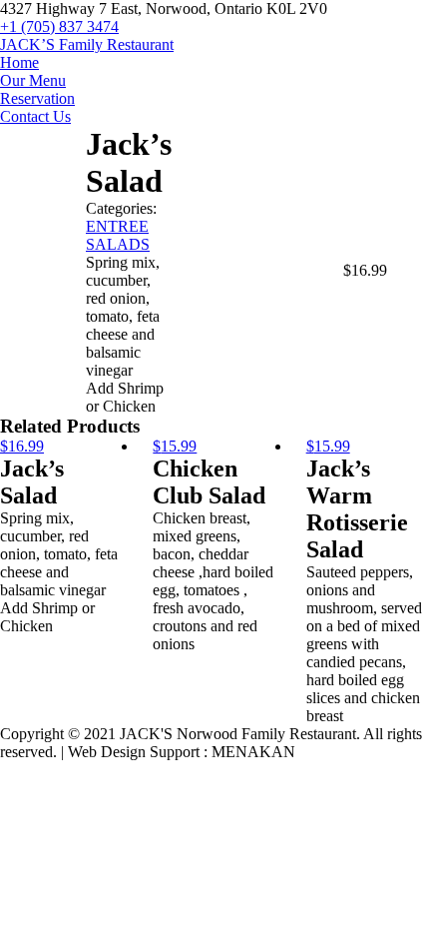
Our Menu (33, 80)
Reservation (37, 98)
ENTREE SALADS (118, 235)
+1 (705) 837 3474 (59, 26)
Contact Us (35, 116)
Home (19, 62)
